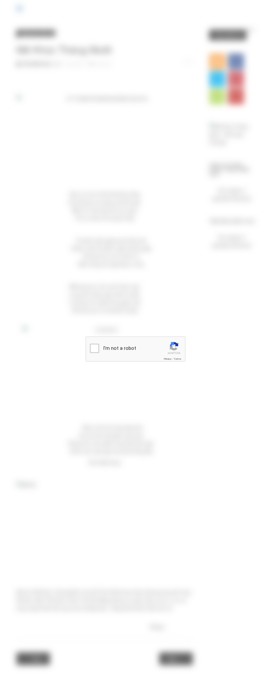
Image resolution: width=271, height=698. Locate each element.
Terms (177, 358)
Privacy (168, 358)
